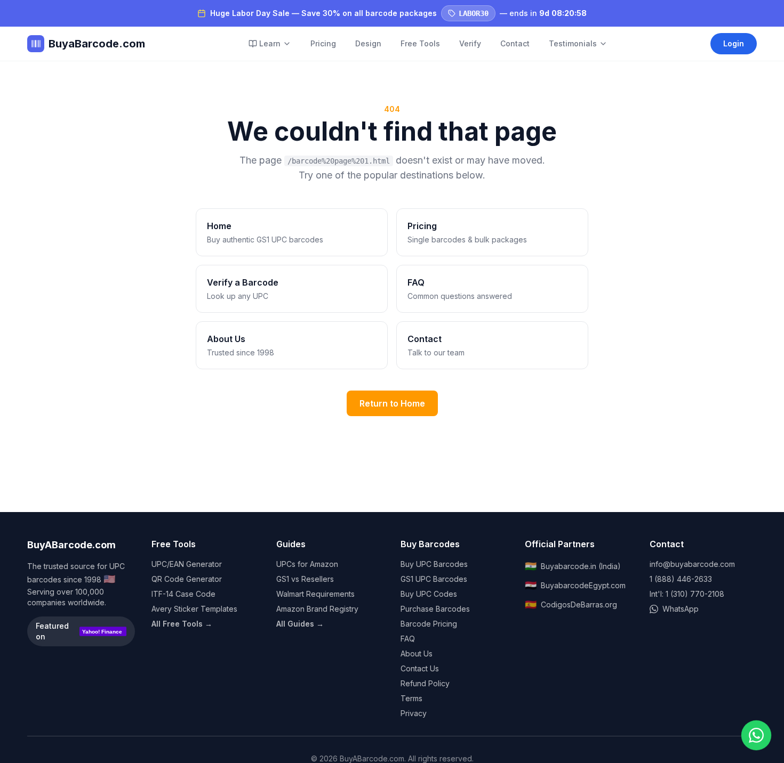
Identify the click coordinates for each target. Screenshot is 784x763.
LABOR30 (474, 13)
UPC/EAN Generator (186, 564)
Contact (515, 43)
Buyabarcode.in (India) (573, 566)
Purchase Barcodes (435, 608)
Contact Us (420, 668)
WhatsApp (680, 608)
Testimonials (573, 43)
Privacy (414, 713)
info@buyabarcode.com (692, 564)
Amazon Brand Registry (317, 608)
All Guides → (300, 623)
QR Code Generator (186, 578)
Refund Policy (425, 683)
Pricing (323, 43)
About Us (417, 653)
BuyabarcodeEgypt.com (575, 585)
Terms (411, 698)
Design (368, 43)
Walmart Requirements (315, 593)
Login (733, 43)
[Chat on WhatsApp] (756, 735)
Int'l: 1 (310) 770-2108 (687, 593)
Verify (470, 43)
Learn (270, 43)
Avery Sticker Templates (194, 608)
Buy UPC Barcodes (434, 564)
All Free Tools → (181, 623)
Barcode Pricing (429, 623)
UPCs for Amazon (307, 564)
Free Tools (420, 43)
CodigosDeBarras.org (571, 604)
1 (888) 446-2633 (681, 578)
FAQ (408, 638)
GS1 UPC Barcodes (434, 578)
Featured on (79, 631)
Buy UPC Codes (429, 593)
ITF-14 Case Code (183, 593)
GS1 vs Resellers (305, 578)
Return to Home (392, 403)
